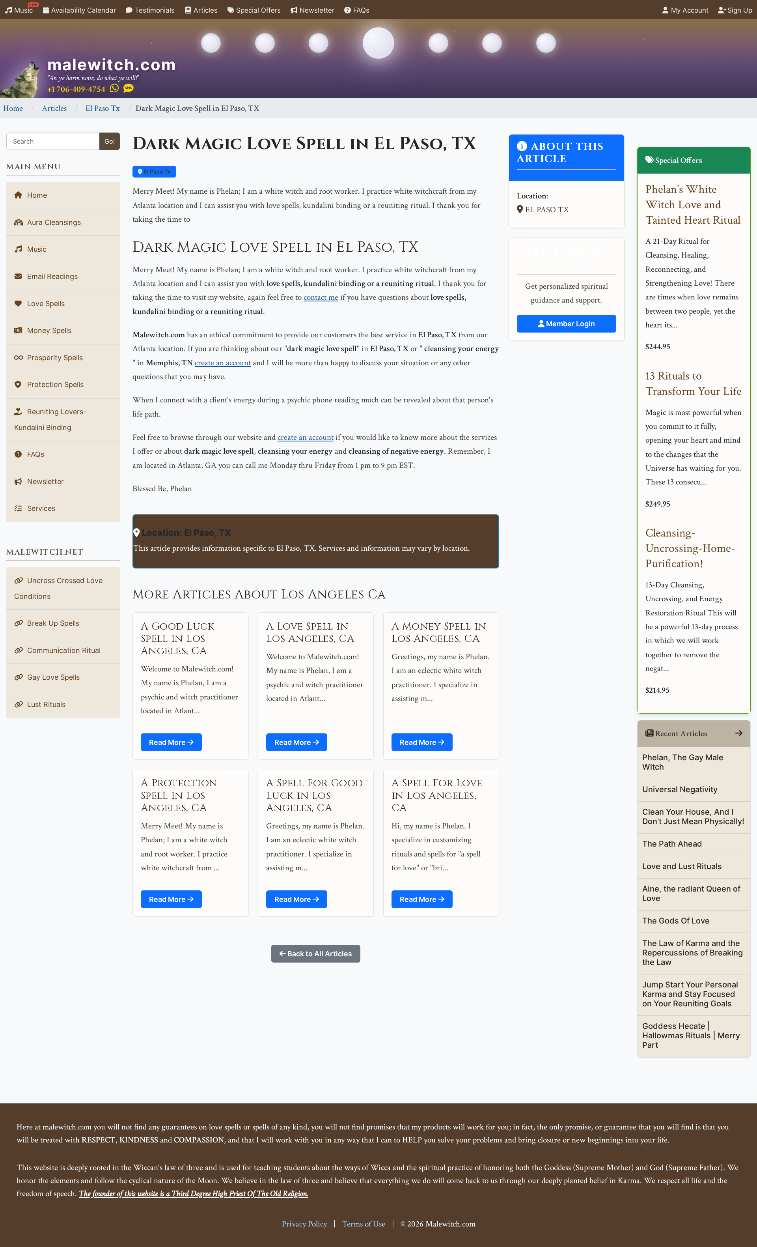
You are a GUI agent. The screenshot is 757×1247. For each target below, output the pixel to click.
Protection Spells (54, 384)
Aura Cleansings (53, 222)
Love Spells (45, 303)
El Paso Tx (103, 108)
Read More (168, 742)
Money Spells (48, 330)
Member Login (569, 324)
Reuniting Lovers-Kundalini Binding (50, 420)
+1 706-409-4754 (76, 89)
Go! (109, 141)
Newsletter (316, 10)
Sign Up (738, 10)
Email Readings (51, 276)
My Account (689, 10)
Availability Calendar (82, 10)
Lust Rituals (45, 704)
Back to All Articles (319, 954)
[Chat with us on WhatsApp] (114, 88)
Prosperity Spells (54, 357)
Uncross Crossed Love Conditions (58, 588)
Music (24, 8)
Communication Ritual (63, 650)
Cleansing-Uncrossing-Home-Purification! (690, 548)
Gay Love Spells (52, 677)
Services (40, 508)
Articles (205, 10)
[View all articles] (738, 733)
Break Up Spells (52, 623)
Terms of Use (363, 1224)
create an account (223, 362)
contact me (321, 297)
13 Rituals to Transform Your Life (693, 383)
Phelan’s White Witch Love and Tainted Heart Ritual (692, 205)
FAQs (360, 10)
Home (13, 108)
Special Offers (257, 10)
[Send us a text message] (128, 88)
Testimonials (154, 10)
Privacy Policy (304, 1224)
